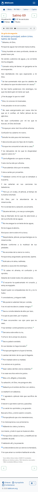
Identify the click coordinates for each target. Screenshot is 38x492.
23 (2, 320)
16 (2, 237)
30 (2, 387)
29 (2, 377)
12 (2, 176)
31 (2, 396)
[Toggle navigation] (34, 3)
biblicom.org (10, 488)
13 (2, 191)
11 (2, 167)
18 (2, 261)
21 (2, 301)
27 (2, 359)
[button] (3, 16)
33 (2, 417)
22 (2, 311)
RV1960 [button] (17, 9)
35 (2, 435)
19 (2, 270)
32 (2, 408)
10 (2, 158)
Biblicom (8, 2)
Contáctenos (8, 485)
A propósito (18, 482)
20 (2, 282)
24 (2, 332)
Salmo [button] (25, 9)
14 (2, 211)
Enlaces (6, 482)
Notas (7, 22)
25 (2, 341)
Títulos (17, 22)
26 (2, 350)
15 (2, 223)
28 (2, 368)
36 (2, 447)
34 (2, 426)
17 (2, 252)
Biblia (9, 9)
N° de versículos (22, 19)
